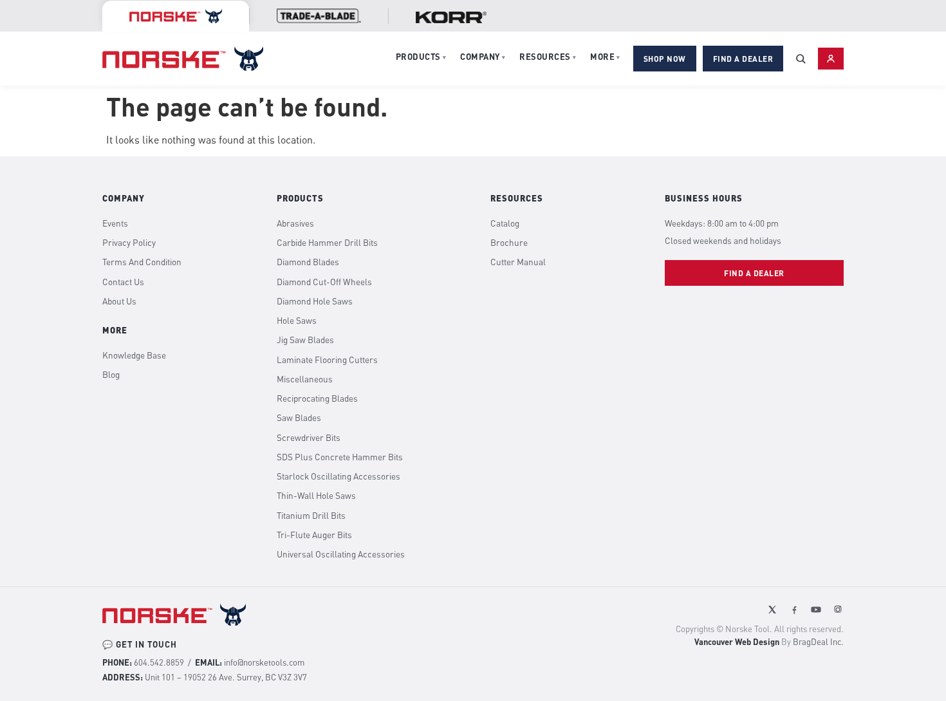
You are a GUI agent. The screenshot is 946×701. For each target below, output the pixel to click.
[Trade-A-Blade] (318, 16)
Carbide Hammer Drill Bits (327, 243)
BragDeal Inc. (818, 642)
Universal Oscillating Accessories (341, 554)
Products (421, 56)
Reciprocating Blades (317, 398)
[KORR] (451, 17)
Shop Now (665, 58)
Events (115, 223)
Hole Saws (297, 320)
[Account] (831, 59)
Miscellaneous (305, 379)
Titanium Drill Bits (311, 515)
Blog (111, 374)
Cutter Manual (518, 262)
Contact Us (123, 282)
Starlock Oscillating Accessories (338, 476)
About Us (119, 301)
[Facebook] (794, 609)
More (605, 56)
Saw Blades (299, 418)
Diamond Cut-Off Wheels (324, 282)
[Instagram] (838, 609)
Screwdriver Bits (308, 438)
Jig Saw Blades (305, 340)
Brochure (509, 243)
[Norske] (175, 16)
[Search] (800, 58)
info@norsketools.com (264, 662)
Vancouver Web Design (736, 642)
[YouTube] (816, 609)
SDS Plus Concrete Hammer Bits (340, 457)
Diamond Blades (308, 262)
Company (482, 56)
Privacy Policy (129, 243)
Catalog (504, 223)
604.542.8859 (159, 662)
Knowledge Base (134, 355)
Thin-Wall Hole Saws (316, 496)
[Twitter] (772, 609)
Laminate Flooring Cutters (327, 360)
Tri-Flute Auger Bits (314, 535)
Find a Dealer (743, 58)
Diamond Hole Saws (315, 301)
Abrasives (295, 223)
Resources (547, 56)
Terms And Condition (141, 262)
